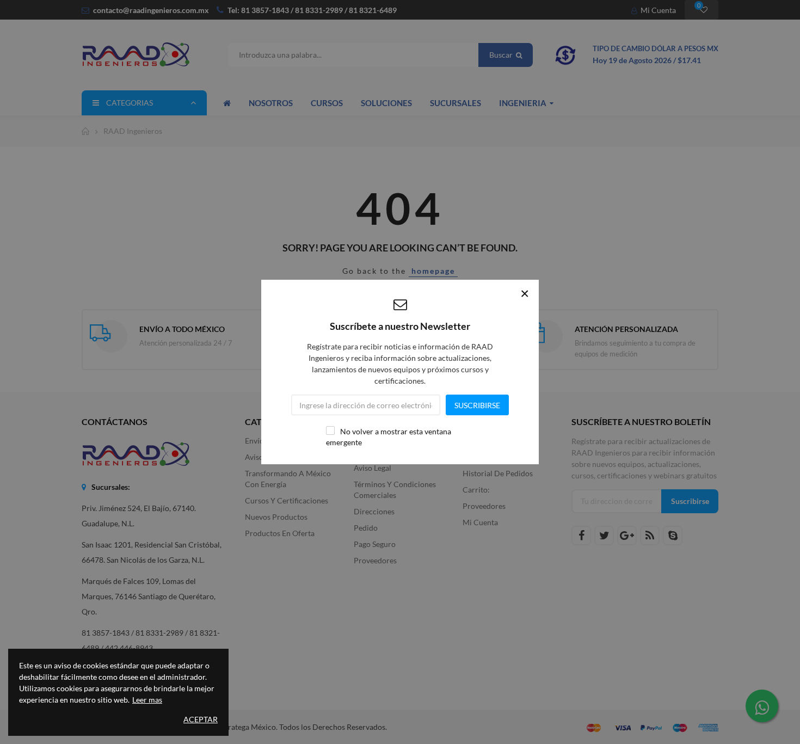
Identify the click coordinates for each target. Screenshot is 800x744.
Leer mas (147, 699)
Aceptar (200, 719)
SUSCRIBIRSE (477, 405)
